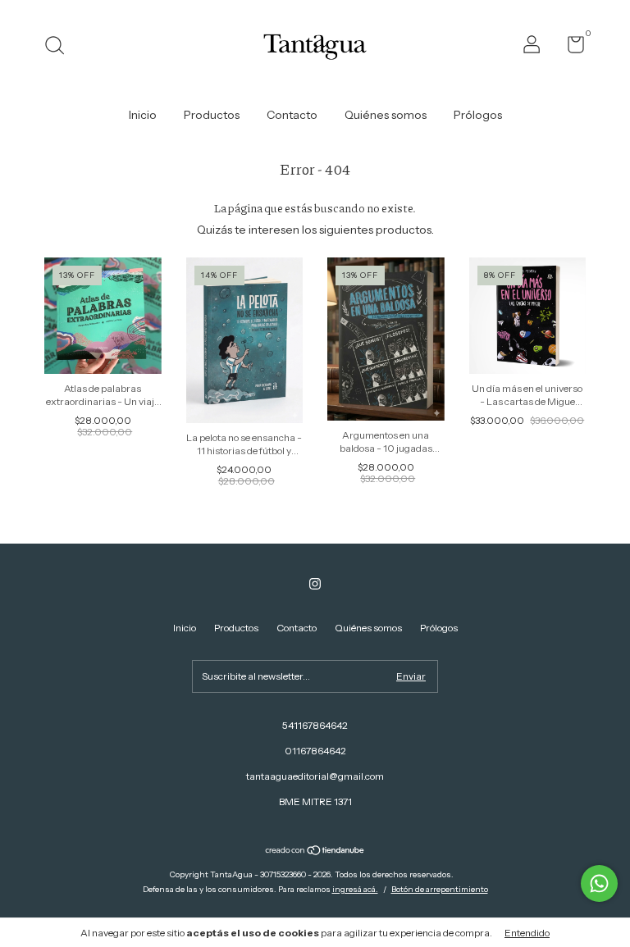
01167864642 (315, 750)
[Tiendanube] (315, 852)
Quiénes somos (386, 114)
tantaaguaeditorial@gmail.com (315, 776)
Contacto (292, 114)
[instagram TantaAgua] (315, 583)
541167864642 (315, 725)
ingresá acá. (355, 889)
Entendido (527, 933)
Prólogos (478, 114)
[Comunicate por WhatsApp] (599, 883)
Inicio (143, 114)
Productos (212, 114)
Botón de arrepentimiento (439, 889)
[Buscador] (60, 47)
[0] (570, 48)
